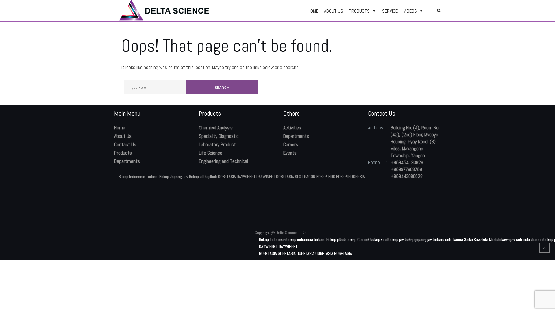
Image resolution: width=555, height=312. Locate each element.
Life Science (210, 153)
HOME (313, 11)
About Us (123, 136)
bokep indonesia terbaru (305, 239)
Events (290, 153)
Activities (292, 128)
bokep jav (396, 239)
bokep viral (379, 239)
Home (119, 128)
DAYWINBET (246, 176)
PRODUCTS (359, 11)
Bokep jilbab (336, 239)
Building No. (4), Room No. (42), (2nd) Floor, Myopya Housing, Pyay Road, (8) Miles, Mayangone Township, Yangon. (415, 142)
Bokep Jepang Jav (173, 176)
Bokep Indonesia (272, 239)
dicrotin (537, 239)
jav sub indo (520, 239)
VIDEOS (410, 11)
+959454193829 (407, 162)
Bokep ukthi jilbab (203, 176)
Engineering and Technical (223, 161)
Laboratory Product (217, 144)
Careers (290, 144)
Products (123, 153)
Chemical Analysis (216, 128)
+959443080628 (407, 176)
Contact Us (125, 144)
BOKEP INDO (325, 176)
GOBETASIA (227, 176)
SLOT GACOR (305, 176)
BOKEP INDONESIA (350, 176)
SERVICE (390, 11)
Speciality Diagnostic (219, 136)
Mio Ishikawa (499, 239)
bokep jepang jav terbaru (424, 239)
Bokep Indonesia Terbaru (138, 176)
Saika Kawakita (476, 239)
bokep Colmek (358, 239)
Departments (127, 161)
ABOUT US (333, 11)
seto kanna (454, 239)
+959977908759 (406, 169)
